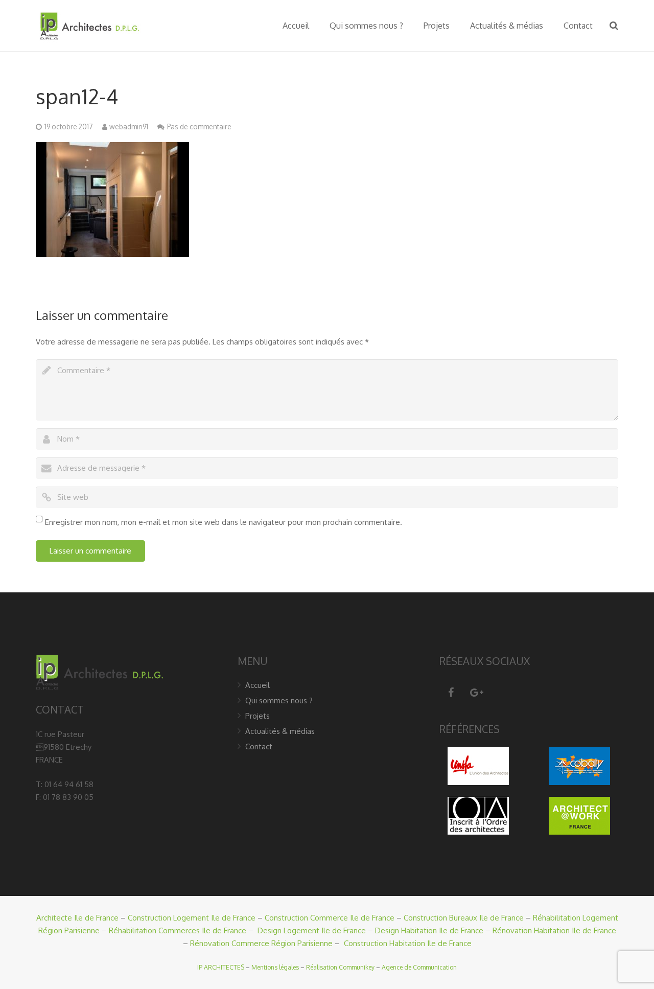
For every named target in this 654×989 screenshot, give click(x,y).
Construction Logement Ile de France (191, 918)
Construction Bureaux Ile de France (464, 918)
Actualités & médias (280, 731)
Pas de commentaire (199, 126)
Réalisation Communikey (340, 967)
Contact (258, 746)
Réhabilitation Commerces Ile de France (177, 930)
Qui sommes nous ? (279, 700)
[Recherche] (613, 25)
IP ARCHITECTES (220, 967)
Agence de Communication (419, 967)
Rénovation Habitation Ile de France (554, 930)
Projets (257, 716)
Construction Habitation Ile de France (408, 943)
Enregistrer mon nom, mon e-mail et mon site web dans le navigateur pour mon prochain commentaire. (223, 522)
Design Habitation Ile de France (429, 930)
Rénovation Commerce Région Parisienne (261, 943)
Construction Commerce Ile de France (329, 918)
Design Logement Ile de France (312, 930)
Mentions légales (275, 967)
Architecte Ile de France (77, 918)
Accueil (257, 685)
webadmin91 (128, 126)
